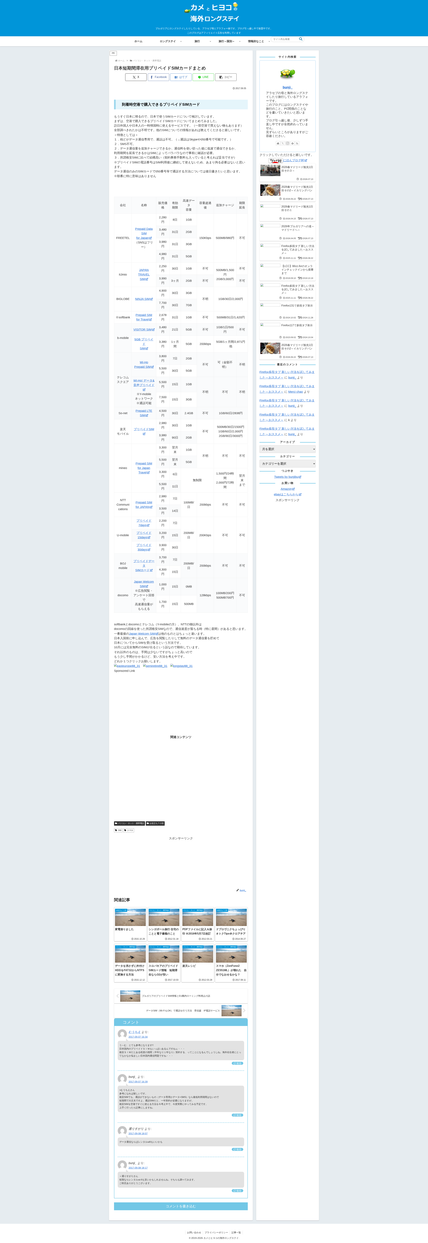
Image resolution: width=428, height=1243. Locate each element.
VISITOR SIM (142, 329)
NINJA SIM (142, 299)
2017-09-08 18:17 (138, 1167)
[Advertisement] (181, 696)
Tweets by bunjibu (286, 477)
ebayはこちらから (286, 494)
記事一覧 (236, 1232)
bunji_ (288, 87)
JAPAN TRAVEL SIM (144, 274)
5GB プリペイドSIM (143, 344)
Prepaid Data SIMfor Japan (144, 233)
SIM (119, 830)
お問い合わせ (194, 1232)
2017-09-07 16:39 (138, 1081)
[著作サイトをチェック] (278, 143)
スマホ (130, 830)
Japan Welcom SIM (142, 633)
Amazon (286, 489)
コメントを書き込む (181, 1206)
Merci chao (295, 391)
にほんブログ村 (293, 160)
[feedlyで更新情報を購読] (292, 143)
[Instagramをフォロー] (287, 143)
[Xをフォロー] (283, 143)
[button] (301, 39)
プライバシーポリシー (216, 1232)
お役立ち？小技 (157, 823)
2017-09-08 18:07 (138, 1133)
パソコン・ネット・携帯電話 (131, 823)
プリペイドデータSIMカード (143, 565)
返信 (239, 1063)
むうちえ (135, 1032)
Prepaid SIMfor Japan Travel (144, 468)
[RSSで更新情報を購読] (297, 143)
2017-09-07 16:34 (138, 1036)
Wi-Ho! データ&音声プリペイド (143, 383)
